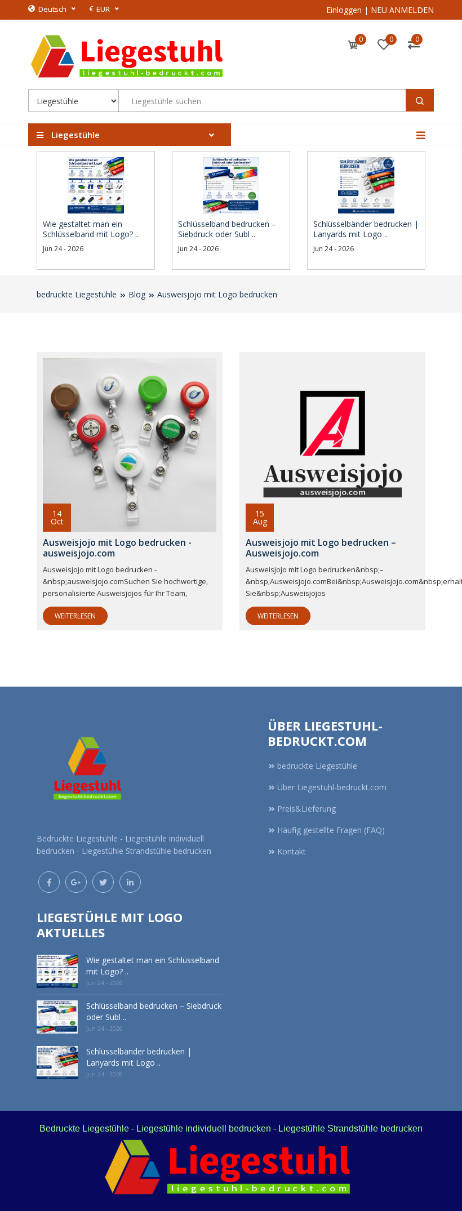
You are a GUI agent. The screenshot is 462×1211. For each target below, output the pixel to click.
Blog (136, 294)
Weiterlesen (75, 616)
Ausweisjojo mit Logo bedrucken (217, 294)
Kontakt (291, 851)
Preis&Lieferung (306, 808)
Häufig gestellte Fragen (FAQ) (331, 830)
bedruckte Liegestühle (77, 294)
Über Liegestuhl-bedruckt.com (332, 787)
